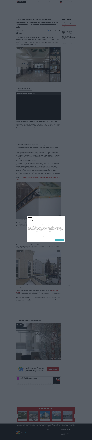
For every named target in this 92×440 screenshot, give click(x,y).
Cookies (34, 237)
